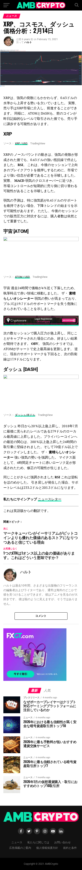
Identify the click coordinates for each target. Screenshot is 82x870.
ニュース (16, 842)
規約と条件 (70, 848)
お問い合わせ (62, 842)
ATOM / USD (22, 276)
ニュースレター (49, 499)
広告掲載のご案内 (20, 848)
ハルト (28, 42)
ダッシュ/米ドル (25, 415)
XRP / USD (21, 143)
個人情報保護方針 (47, 848)
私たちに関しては (38, 842)
